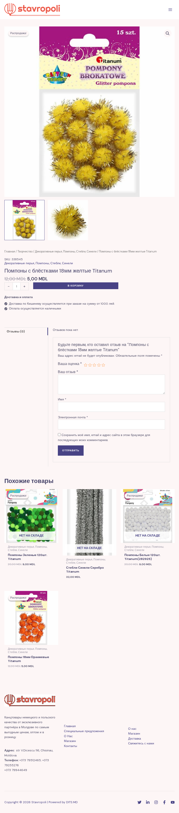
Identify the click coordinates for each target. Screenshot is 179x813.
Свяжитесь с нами (141, 743)
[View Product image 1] (24, 220)
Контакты (70, 746)
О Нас (68, 736)
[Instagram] (156, 802)
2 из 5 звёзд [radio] (90, 365)
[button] (168, 33)
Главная (9, 251)
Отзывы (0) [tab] (16, 331)
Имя (62, 399)
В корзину (76, 285)
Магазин (70, 741)
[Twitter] (139, 802)
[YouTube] (173, 802)
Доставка (134, 738)
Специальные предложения (84, 731)
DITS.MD (72, 802)
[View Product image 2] (68, 220)
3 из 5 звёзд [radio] (94, 365)
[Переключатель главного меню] (170, 9)
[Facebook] (164, 802)
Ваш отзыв (68, 372)
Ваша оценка (70, 363)
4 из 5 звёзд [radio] (99, 365)
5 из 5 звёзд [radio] (103, 365)
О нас (132, 729)
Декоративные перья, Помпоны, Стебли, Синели (65, 251)
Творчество (25, 251)
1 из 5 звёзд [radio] (85, 365)
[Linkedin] (148, 802)
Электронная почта (73, 417)
